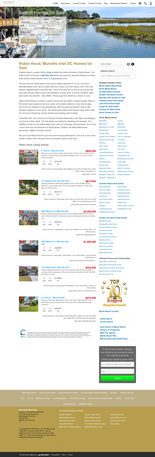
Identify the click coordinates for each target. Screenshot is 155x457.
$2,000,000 (90, 211)
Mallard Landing (104, 202)
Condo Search (106, 321)
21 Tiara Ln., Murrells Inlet (53, 297)
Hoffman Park (122, 146)
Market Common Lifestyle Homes (110, 271)
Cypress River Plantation (107, 136)
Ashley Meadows (104, 187)
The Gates (121, 140)
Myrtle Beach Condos (109, 311)
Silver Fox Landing (124, 168)
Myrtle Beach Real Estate (110, 85)
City (22, 19)
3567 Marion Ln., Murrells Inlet (55, 211)
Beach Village (122, 187)
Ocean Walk (122, 162)
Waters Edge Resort (106, 252)
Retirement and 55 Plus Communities (111, 268)
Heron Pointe (103, 146)
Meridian (102, 159)
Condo (32, 34)
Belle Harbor (103, 124)
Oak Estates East (105, 162)
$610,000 (91, 181)
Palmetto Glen (104, 165)
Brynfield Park (103, 130)
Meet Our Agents (107, 332)
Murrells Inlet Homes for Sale (112, 97)
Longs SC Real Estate (109, 106)
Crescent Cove (122, 133)
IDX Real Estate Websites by (29, 455)
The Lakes (121, 149)
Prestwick (102, 206)
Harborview (121, 143)
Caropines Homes (124, 190)
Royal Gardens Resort (106, 243)
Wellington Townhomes (107, 174)
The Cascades (122, 130)
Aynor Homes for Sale (109, 112)
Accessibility (55, 455)
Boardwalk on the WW (106, 127)
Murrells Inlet (48, 75)
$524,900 (91, 267)
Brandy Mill (121, 127)
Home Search (106, 318)
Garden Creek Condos (106, 140)
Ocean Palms (122, 202)
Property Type (26, 32)
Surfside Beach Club (124, 209)
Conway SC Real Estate (109, 109)
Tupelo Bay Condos (105, 249)
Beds (46, 19)
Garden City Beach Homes (111, 94)
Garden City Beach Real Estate (113, 217)
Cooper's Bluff (103, 133)
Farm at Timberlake (124, 136)
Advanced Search (46, 40)
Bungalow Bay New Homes (108, 224)
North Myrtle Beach (108, 88)
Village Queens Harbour (126, 171)
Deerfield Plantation (124, 193)
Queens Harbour (123, 165)
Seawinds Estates (105, 168)
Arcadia (120, 121)
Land (40, 34)
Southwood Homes (105, 209)
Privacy (70, 455)
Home (24, 34)
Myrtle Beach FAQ (108, 335)
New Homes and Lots (106, 274)
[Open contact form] (140, 3)
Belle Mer (121, 124)
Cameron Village (104, 190)
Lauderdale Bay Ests (106, 152)
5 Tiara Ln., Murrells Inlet (52, 151)
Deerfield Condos (123, 196)
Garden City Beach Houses (108, 227)
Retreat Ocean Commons (126, 206)
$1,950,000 (90, 241)
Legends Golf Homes (106, 155)
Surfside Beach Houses (109, 91)
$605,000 (91, 151)
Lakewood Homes (124, 199)
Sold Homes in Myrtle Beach (113, 326)
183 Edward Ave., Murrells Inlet (55, 267)
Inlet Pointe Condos (105, 230)
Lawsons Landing (123, 152)
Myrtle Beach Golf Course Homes (110, 265)
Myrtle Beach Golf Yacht (126, 159)
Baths (58, 19)
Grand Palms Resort (106, 199)
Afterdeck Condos (105, 221)
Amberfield (102, 121)
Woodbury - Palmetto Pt (107, 178)
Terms (63, 455)
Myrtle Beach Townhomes (107, 261)
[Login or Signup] (151, 3)
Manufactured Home (52, 34)
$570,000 (91, 297)
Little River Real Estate (109, 103)
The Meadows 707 (124, 155)
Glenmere (102, 143)
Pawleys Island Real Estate (111, 100)
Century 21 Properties (110, 329)
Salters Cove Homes (106, 246)
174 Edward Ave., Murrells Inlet (55, 181)
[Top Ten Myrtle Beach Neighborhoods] (114, 293)
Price (22, 26)
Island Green (103, 149)
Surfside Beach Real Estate (111, 183)
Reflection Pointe (104, 240)
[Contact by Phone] (145, 3)
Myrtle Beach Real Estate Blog (113, 338)
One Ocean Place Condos (108, 237)
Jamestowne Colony (106, 233)
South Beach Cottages (106, 171)
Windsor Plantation (124, 174)
